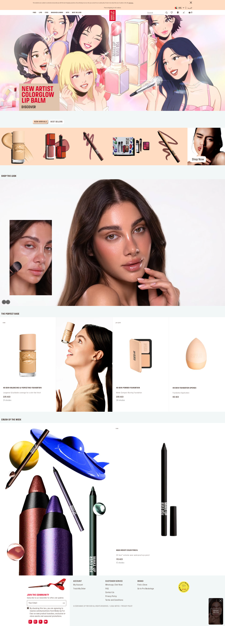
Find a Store (142, 585)
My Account (78, 585)
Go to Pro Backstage (145, 589)
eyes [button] (46, 12)
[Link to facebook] (40, 621)
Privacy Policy (111, 596)
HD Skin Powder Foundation (128, 388)
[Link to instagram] (35, 622)
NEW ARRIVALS (40, 122)
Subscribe (62, 603)
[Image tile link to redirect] (19, 146)
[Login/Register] (183, 12)
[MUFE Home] (112, 15)
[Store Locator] (177, 12)
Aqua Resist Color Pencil (127, 550)
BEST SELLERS (56, 122)
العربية (190, 8)
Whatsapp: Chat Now (114, 585)
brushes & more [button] (57, 12)
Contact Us (109, 592)
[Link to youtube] (45, 621)
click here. (131, 3)
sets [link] (67, 12)
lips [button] (40, 12)
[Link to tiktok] (30, 622)
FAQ (107, 589)
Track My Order (79, 589)
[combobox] (155, 12)
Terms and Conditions (114, 600)
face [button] (34, 12)
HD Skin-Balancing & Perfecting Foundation (22, 388)
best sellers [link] (76, 12)
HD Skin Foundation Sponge (184, 388)
